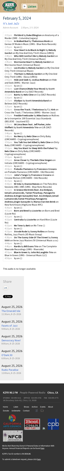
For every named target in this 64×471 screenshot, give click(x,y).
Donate (6, 410)
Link (5, 287)
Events (42, 407)
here (42, 448)
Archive (35, 407)
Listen (31, 6)
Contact (26, 410)
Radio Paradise (9, 370)
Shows (26, 407)
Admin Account (10, 27)
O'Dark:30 (6, 355)
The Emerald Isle (10, 311)
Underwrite (16, 410)
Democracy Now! (11, 340)
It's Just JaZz (11, 23)
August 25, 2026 (11, 307)
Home (5, 407)
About (50, 407)
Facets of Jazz (9, 325)
